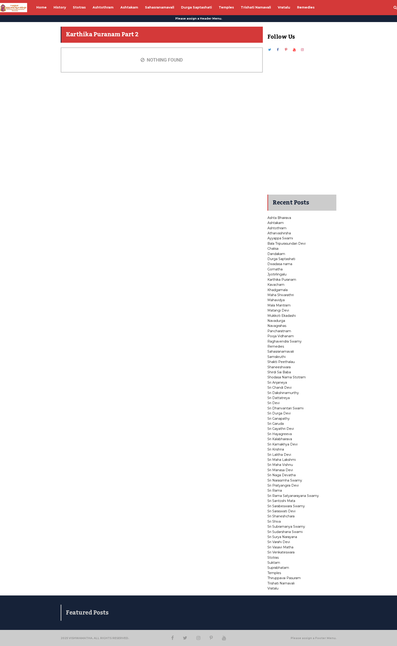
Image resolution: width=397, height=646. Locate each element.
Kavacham (275, 285)
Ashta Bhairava (279, 218)
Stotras (273, 557)
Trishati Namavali (281, 583)
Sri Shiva (274, 521)
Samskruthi (276, 357)
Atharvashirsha (279, 233)
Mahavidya (276, 300)
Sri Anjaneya (277, 382)
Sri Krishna (275, 449)
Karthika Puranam (281, 280)
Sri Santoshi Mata (281, 501)
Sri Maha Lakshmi (281, 460)
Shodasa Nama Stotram (286, 377)
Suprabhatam (278, 568)
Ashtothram (276, 228)
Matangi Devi (278, 310)
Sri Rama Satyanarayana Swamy (293, 496)
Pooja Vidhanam (280, 336)
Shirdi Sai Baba (279, 372)
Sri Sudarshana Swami (285, 532)
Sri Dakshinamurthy (283, 393)
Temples (274, 573)
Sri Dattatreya (278, 398)
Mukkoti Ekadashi (281, 316)
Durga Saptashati (281, 259)
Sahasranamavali (280, 351)
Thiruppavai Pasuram (284, 578)
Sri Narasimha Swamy (284, 480)
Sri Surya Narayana (282, 537)
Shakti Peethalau (281, 362)
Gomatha (275, 269)
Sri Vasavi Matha (280, 547)
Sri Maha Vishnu (280, 465)
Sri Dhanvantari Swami (285, 408)
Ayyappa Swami (280, 238)
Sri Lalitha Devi (279, 455)
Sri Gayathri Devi (280, 429)
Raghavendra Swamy (284, 341)
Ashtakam (275, 223)
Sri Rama (274, 490)
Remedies (275, 346)
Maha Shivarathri (280, 295)
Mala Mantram (279, 305)
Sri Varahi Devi (278, 542)
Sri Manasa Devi (280, 470)
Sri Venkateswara (281, 552)
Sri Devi (273, 403)
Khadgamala (277, 290)
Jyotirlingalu (276, 274)
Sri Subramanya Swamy (286, 526)
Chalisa (272, 248)
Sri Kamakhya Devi (282, 444)
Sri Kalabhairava (279, 439)
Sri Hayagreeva (279, 434)
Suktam (273, 563)
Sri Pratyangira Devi (283, 485)
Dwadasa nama (279, 264)
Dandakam (276, 254)
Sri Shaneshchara (281, 516)
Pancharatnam (279, 331)
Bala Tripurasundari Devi (286, 243)
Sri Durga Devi (279, 413)
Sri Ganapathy (278, 418)
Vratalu (272, 588)
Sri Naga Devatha (281, 475)
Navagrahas (276, 326)
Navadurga (276, 321)
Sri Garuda (275, 424)
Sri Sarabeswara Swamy (286, 506)
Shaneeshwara (279, 367)
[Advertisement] (301, 121)
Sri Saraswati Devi (281, 511)
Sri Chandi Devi (279, 387)
